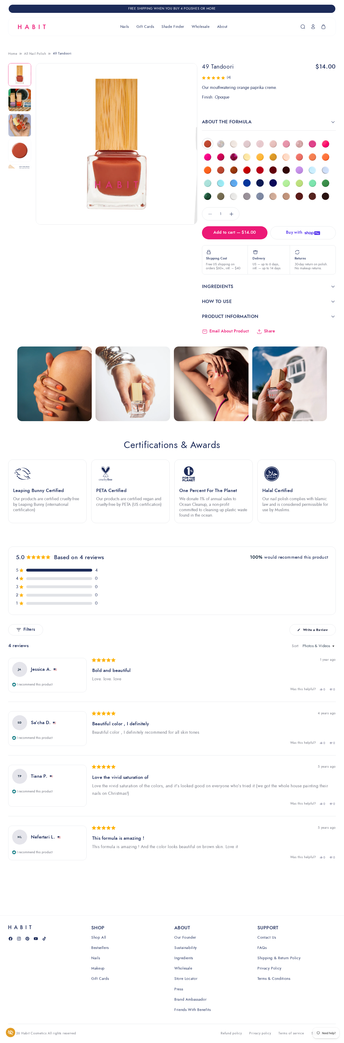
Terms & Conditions (273, 978)
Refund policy (231, 1034)
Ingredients (183, 957)
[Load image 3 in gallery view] (19, 125)
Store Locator (185, 978)
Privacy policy (260, 1034)
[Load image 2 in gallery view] (19, 99)
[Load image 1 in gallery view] (19, 74)
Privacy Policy (269, 968)
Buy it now (303, 232)
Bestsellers (100, 947)
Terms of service (291, 1034)
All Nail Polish (35, 54)
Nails (95, 957)
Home (12, 54)
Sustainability (185, 947)
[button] (124, 27)
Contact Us (266, 937)
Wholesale (183, 968)
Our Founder (185, 937)
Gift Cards (100, 978)
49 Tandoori (62, 54)
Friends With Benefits (192, 1009)
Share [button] (269, 331)
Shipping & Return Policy (278, 957)
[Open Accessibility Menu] (10, 1032)
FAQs (262, 947)
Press (178, 989)
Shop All (98, 937)
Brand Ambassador (190, 999)
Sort (296, 646)
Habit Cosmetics (34, 1033)
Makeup (98, 968)
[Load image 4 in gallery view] (19, 150)
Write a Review (315, 631)
